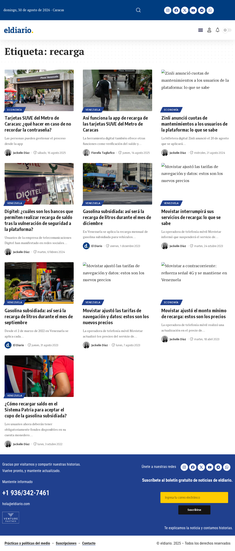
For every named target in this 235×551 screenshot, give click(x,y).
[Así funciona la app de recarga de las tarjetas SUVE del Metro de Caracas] (117, 90)
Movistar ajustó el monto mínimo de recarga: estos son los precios (194, 313)
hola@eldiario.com (16, 504)
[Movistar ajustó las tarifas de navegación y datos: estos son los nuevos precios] (117, 283)
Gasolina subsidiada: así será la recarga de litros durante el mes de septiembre (39, 316)
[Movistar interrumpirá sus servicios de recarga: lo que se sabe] (195, 184)
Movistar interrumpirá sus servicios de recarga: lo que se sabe (191, 217)
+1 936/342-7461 (26, 493)
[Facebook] (176, 10)
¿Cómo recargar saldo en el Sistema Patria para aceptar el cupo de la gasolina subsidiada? (36, 409)
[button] (138, 10)
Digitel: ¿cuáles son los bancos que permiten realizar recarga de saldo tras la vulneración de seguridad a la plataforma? (39, 220)
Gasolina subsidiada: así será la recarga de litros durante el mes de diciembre (117, 217)
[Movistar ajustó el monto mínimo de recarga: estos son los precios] (195, 283)
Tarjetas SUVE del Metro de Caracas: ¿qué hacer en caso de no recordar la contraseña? (38, 123)
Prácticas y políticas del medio (27, 543)
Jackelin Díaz (21, 153)
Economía (14, 109)
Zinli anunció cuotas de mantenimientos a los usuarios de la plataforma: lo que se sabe (194, 123)
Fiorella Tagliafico (103, 153)
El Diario (96, 246)
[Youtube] (193, 10)
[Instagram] (167, 10)
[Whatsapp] (210, 10)
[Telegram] (201, 10)
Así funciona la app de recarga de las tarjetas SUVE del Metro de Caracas (115, 123)
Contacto (88, 543)
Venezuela (93, 109)
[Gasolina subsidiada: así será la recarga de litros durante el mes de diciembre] (117, 184)
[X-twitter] (184, 10)
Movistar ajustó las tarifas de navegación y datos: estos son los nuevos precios (116, 316)
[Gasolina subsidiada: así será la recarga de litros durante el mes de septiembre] (39, 283)
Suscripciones (66, 543)
